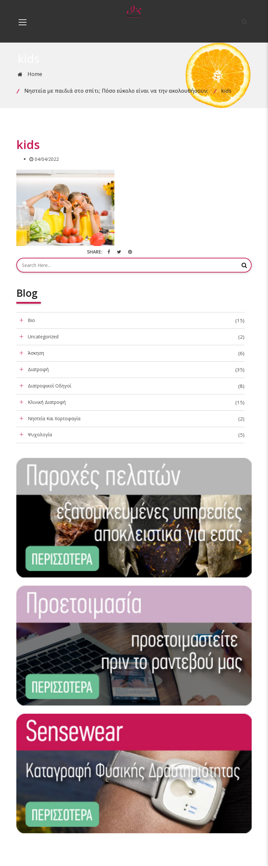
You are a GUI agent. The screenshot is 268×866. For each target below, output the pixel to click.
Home (34, 74)
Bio (31, 320)
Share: (95, 252)
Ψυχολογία (40, 434)
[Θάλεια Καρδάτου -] (134, 11)
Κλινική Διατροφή (47, 402)
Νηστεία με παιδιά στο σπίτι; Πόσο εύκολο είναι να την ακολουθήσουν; (116, 90)
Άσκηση (36, 353)
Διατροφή (38, 369)
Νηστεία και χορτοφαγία (54, 418)
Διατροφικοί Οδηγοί (49, 386)
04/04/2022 (47, 159)
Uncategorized (43, 336)
